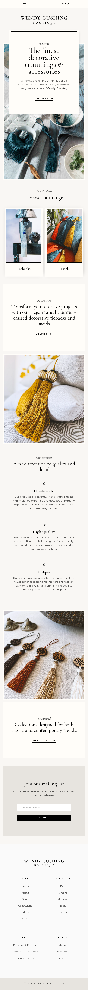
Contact (25, 918)
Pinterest (62, 958)
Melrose (62, 899)
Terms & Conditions (25, 951)
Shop (25, 899)
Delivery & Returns (25, 945)
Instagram (62, 945)
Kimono (62, 892)
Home (25, 886)
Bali (62, 886)
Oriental (63, 912)
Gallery (25, 912)
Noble (62, 905)
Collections (25, 905)
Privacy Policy (25, 958)
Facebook (63, 951)
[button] (66, 4)
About (25, 892)
